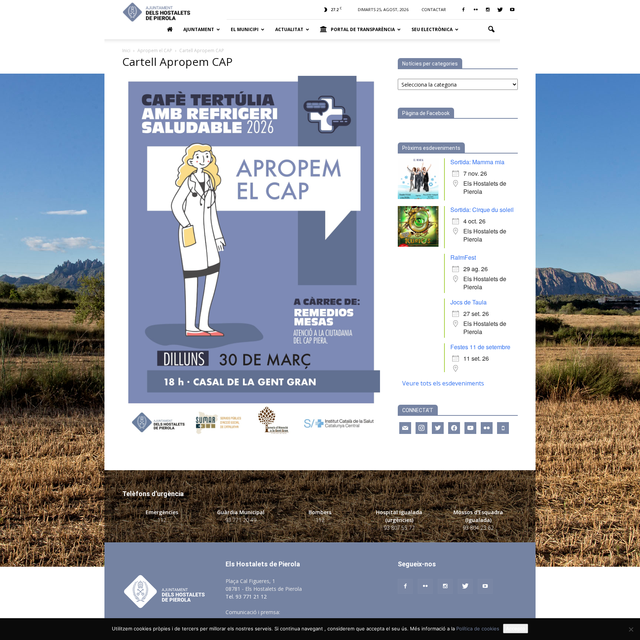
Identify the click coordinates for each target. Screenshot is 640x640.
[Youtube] (512, 9)
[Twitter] (500, 9)
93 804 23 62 (478, 527)
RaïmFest (463, 257)
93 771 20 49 (240, 519)
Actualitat (289, 29)
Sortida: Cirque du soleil (482, 209)
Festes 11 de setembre (480, 347)
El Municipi (245, 29)
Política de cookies (477, 628)
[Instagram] (487, 9)
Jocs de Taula (468, 302)
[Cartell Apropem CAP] (251, 438)
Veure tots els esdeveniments (443, 383)
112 (161, 519)
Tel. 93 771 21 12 (246, 596)
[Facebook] (463, 9)
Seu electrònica (432, 29)
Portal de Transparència (363, 29)
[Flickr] (475, 9)
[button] (491, 29)
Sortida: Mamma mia (477, 162)
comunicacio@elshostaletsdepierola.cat (328, 612)
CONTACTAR (433, 9)
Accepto (515, 628)
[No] (630, 629)
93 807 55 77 (399, 527)
